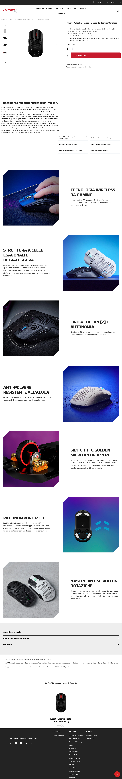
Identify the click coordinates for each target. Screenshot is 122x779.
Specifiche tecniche (12, 632)
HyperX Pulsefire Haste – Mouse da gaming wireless (61, 720)
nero (59, 725)
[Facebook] (10, 743)
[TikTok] (21, 743)
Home (3, 19)
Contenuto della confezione (16, 638)
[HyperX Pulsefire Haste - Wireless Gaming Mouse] (61, 701)
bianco (62, 725)
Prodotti (10, 19)
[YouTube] (26, 743)
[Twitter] (31, 743)
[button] (14, 44)
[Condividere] (67, 56)
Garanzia (7, 645)
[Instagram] (16, 743)
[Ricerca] (118, 11)
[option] (35, 44)
